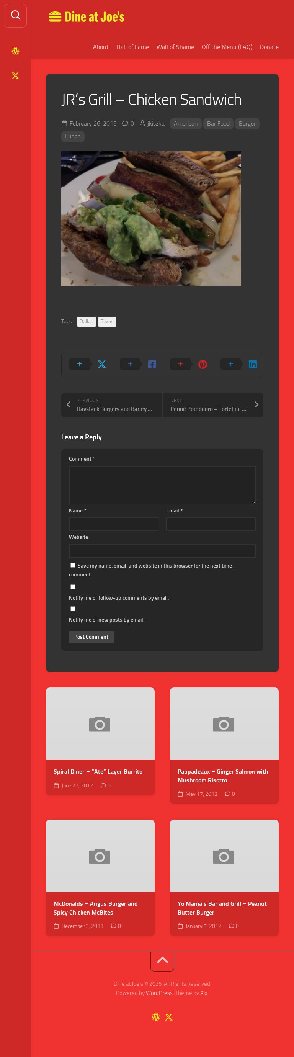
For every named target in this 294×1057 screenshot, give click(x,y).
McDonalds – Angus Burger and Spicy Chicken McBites (96, 908)
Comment (82, 459)
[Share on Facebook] (137, 364)
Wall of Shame (175, 47)
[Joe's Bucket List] (15, 51)
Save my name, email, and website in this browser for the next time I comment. (152, 570)
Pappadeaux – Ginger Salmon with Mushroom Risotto (223, 776)
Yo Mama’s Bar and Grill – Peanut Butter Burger (222, 908)
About (101, 47)
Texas (107, 321)
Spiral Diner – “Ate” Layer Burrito (98, 771)
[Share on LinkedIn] (238, 364)
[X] (15, 76)
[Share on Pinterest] (187, 364)
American (186, 123)
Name (77, 510)
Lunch (73, 136)
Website (78, 537)
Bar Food (218, 123)
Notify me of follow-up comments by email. (119, 598)
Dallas (86, 321)
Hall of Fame (132, 47)
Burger (247, 123)
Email (174, 510)
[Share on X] (87, 364)
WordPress (159, 993)
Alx (203, 993)
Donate (269, 47)
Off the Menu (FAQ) (227, 47)
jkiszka (156, 123)
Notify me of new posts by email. (106, 620)
